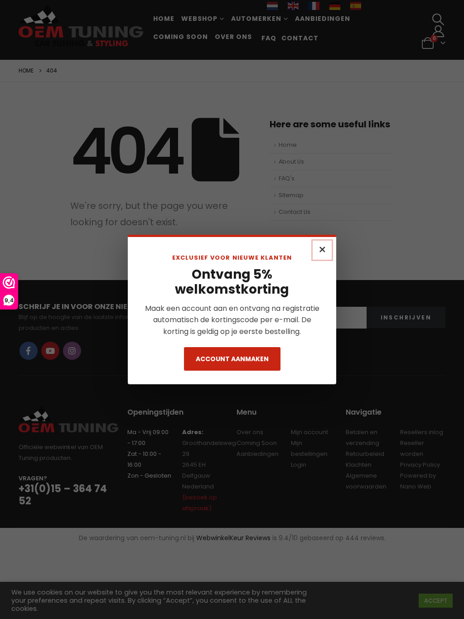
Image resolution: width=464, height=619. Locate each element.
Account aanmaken (232, 358)
